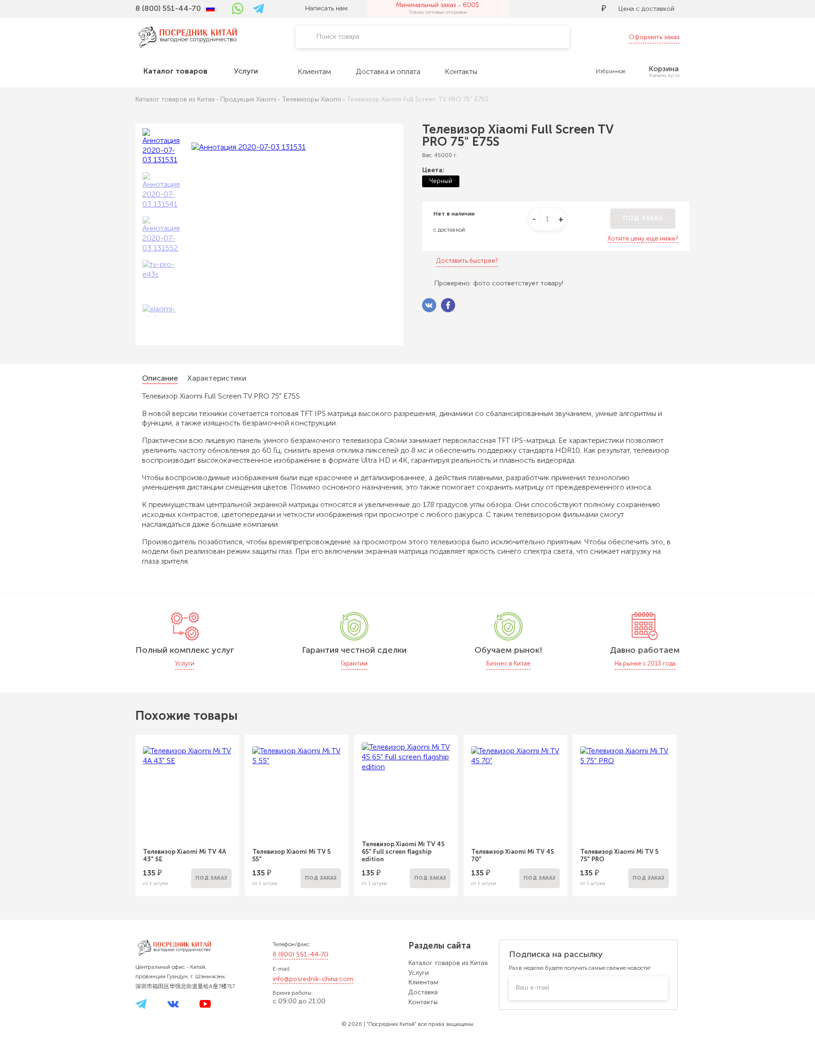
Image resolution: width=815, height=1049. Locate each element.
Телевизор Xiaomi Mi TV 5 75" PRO (619, 855)
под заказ (643, 218)
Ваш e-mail (532, 987)
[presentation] (122, 810)
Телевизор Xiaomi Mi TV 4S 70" (512, 855)
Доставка (423, 992)
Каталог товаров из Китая (448, 963)
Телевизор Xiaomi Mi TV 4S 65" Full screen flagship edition (403, 852)
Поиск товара (337, 37)
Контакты (423, 1002)
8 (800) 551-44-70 (300, 954)
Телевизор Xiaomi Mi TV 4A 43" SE (184, 855)
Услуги (418, 973)
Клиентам (423, 982)
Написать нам (326, 8)
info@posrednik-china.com (313, 979)
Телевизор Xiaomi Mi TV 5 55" (291, 855)
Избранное (610, 71)
